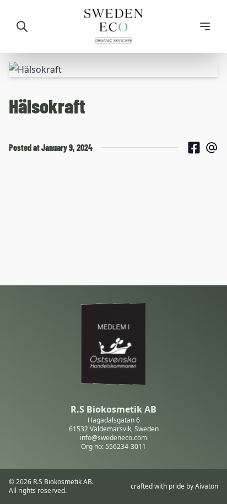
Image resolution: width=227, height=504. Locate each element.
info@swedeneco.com (113, 437)
